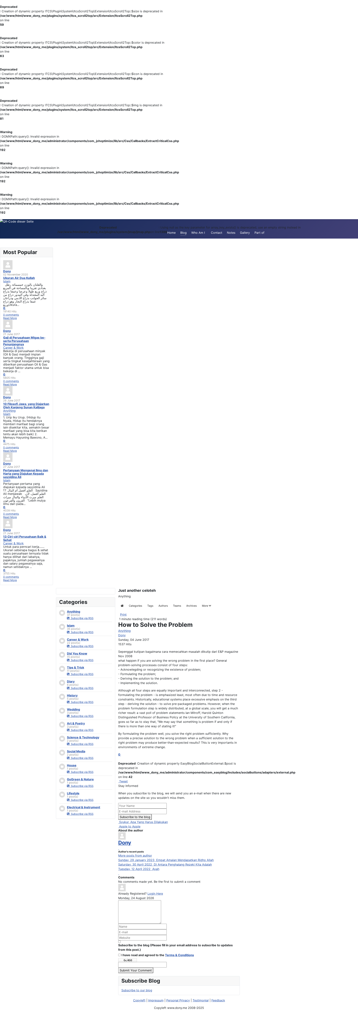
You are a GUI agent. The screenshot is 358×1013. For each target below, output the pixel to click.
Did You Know (77, 653)
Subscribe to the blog (135, 817)
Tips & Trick (75, 667)
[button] (206, 605)
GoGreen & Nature (80, 779)
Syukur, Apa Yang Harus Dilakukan (143, 822)
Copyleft (139, 1000)
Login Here (155, 893)
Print (123, 614)
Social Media (76, 751)
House (71, 765)
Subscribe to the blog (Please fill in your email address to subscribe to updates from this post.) (175, 947)
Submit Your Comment (136, 970)
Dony (122, 635)
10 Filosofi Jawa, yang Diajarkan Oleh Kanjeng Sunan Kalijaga (26, 405)
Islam (71, 625)
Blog (183, 232)
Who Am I (198, 232)
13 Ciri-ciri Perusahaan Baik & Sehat (24, 538)
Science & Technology (83, 737)
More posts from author (135, 855)
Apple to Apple (129, 826)
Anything (73, 611)
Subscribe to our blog (136, 990)
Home (171, 232)
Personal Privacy (178, 1000)
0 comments (11, 314)
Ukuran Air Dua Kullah (19, 278)
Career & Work (78, 639)
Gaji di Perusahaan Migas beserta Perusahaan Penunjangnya (24, 341)
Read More (10, 318)
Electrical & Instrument (83, 807)
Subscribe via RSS (81, 618)
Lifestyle (73, 793)
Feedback (218, 1000)
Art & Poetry (76, 723)
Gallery (245, 232)
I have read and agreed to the (158, 955)
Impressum (156, 1000)
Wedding (73, 709)
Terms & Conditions (179, 955)
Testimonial (201, 1000)
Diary (71, 681)
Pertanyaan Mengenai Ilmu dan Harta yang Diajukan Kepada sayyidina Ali (25, 473)
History (72, 695)
